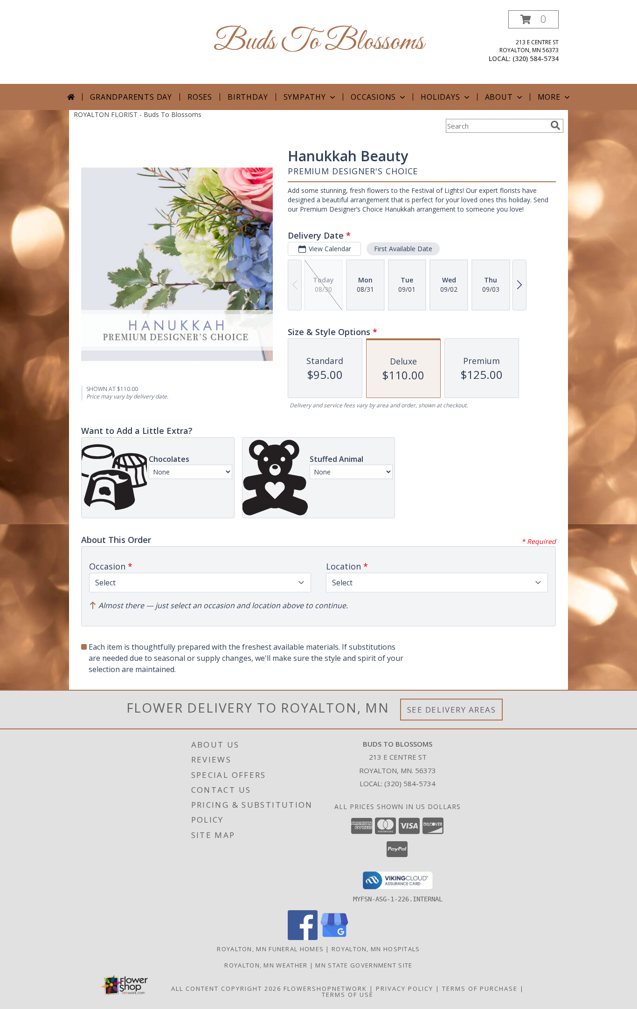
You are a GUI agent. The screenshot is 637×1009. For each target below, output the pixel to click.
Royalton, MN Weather (265, 965)
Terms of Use (348, 994)
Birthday (248, 97)
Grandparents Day (131, 97)
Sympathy (305, 97)
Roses (199, 97)
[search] (555, 125)
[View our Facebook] (303, 937)
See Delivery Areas (451, 709)
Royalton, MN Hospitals (376, 949)
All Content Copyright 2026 (226, 988)
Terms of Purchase (480, 988)
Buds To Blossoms (319, 42)
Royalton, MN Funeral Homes (270, 949)
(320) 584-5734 (535, 58)
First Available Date (403, 248)
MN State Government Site (363, 965)
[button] (533, 19)
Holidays (440, 97)
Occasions (373, 97)
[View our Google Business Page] (334, 937)
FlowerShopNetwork (325, 988)
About (499, 97)
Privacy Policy (404, 988)
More (549, 97)
